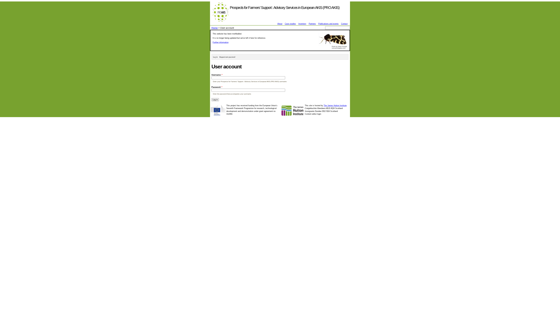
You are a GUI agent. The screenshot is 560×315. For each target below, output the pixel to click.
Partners (312, 24)
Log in (215, 57)
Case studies (290, 24)
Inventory (302, 24)
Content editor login (313, 114)
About (279, 24)
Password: (216, 87)
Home (214, 28)
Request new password (227, 57)
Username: (216, 75)
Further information (221, 42)
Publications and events (328, 24)
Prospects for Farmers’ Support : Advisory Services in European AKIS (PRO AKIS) (284, 7)
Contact (344, 24)
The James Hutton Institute (335, 105)
